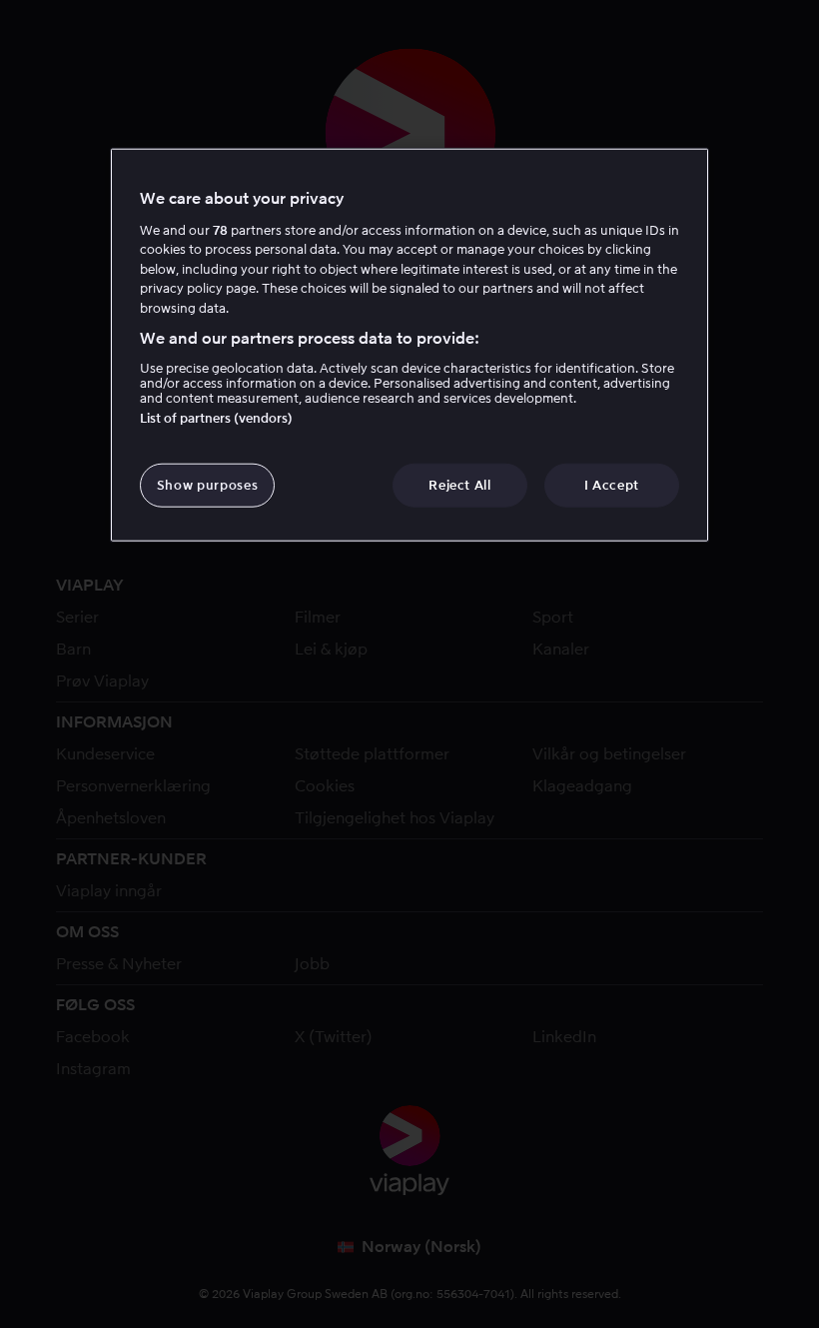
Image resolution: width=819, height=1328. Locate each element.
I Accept (611, 484)
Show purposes (207, 484)
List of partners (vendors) (216, 417)
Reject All (459, 484)
